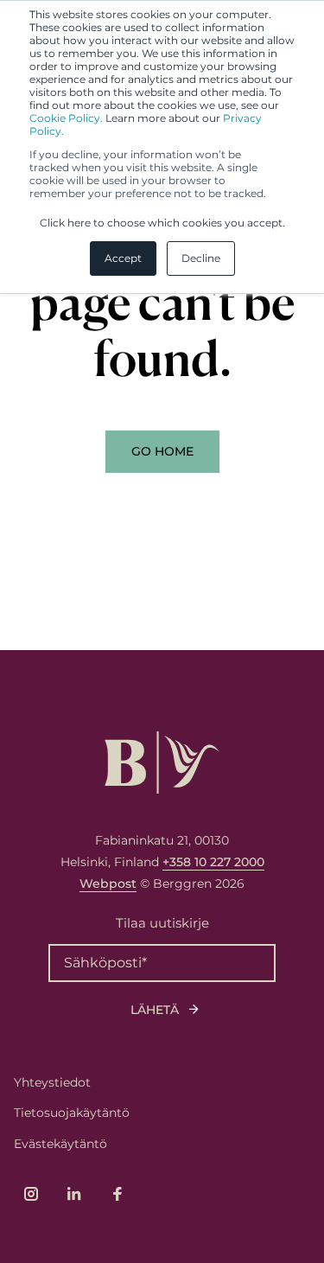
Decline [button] (200, 258)
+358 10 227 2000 (213, 862)
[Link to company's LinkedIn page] (74, 1194)
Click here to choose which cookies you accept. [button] (162, 222)
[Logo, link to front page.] (162, 762)
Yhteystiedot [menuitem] (52, 1082)
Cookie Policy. (66, 118)
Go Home (162, 451)
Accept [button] (123, 258)
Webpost (108, 883)
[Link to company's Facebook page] (117, 1194)
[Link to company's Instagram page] (31, 1194)
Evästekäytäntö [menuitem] (60, 1143)
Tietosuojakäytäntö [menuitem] (72, 1112)
